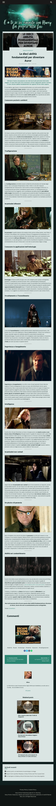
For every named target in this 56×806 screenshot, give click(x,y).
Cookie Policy (32, 790)
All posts (28, 690)
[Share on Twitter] (27, 651)
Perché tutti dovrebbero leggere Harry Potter (27, 736)
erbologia (22, 648)
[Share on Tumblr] (29, 651)
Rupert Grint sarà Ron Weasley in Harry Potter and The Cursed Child (25, 774)
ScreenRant (12, 608)
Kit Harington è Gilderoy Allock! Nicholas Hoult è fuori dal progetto (25, 776)
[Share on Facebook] (25, 651)
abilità (10, 648)
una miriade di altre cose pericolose (34, 585)
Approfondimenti (28, 50)
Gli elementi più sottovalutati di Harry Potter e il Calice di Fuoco (27, 755)
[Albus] (28, 675)
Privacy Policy (24, 790)
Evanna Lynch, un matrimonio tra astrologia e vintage (21, 771)
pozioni (35, 648)
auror (15, 648)
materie (29, 648)
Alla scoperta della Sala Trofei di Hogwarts (27, 716)
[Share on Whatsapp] (31, 651)
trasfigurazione (44, 648)
